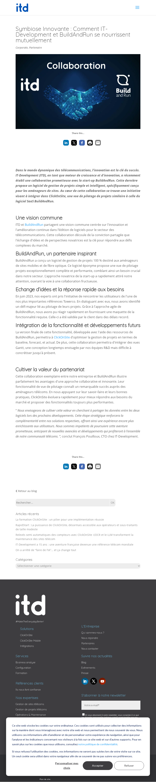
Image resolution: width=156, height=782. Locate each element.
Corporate (22, 47)
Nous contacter (89, 648)
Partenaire (35, 47)
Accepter (97, 765)
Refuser (129, 765)
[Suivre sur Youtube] (102, 681)
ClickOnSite (62, 337)
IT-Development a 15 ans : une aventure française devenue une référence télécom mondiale (74, 544)
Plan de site (45, 779)
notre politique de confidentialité (97, 744)
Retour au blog (27, 491)
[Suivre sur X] (93, 681)
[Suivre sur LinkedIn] (84, 681)
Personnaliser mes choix (66, 766)
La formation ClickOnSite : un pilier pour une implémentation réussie (60, 519)
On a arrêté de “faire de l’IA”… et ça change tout (46, 550)
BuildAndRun (34, 225)
